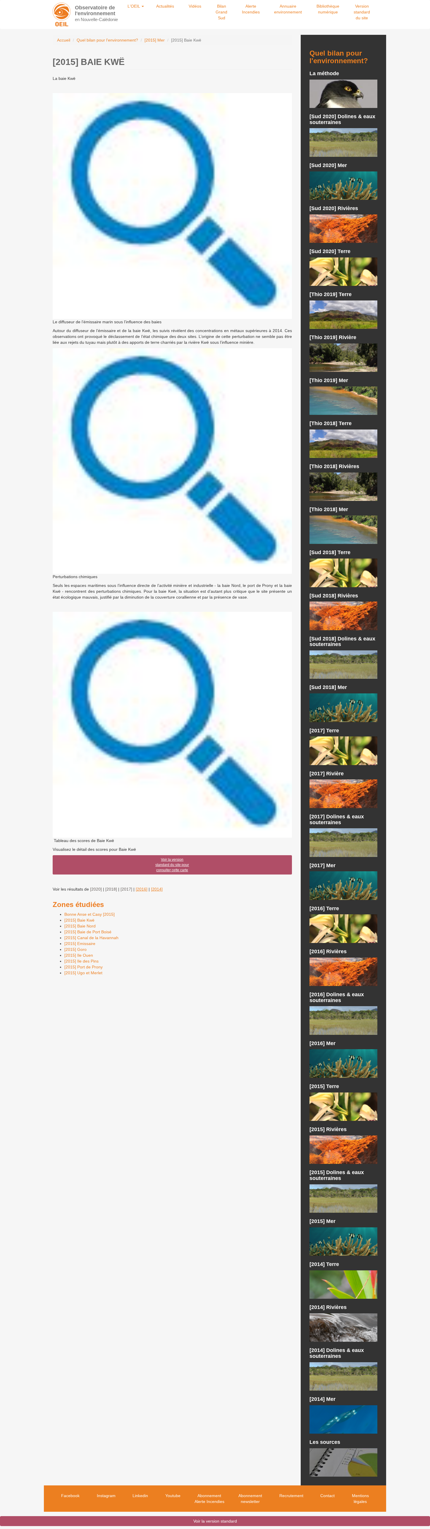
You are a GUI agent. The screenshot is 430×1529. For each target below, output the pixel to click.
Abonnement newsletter (250, 1498)
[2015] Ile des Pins (81, 961)
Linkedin (140, 1495)
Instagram (106, 1495)
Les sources (324, 1442)
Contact (327, 1495)
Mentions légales (360, 1498)
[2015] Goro (75, 949)
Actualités (165, 6)
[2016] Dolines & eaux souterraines (336, 997)
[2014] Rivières (328, 1307)
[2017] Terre (324, 730)
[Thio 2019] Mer (328, 380)
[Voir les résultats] (343, 94)
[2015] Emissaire (79, 943)
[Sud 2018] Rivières (333, 596)
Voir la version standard (215, 1521)
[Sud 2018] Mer (328, 687)
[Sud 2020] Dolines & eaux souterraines (342, 119)
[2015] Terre (324, 1086)
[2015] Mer (155, 40)
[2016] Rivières (328, 951)
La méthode (324, 73)
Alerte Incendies (251, 9)
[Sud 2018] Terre (329, 552)
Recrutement (291, 1495)
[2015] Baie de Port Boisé (87, 932)
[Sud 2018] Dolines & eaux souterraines (342, 641)
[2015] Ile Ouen (78, 955)
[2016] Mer (322, 1043)
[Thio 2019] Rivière (332, 337)
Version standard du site (362, 12)
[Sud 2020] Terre (329, 251)
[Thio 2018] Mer (328, 509)
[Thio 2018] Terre (330, 423)
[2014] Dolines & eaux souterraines (336, 1353)
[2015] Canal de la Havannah (91, 937)
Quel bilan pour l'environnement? (107, 40)
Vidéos (195, 6)
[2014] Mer (322, 1399)
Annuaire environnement (288, 9)
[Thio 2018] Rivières (334, 466)
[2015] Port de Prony (83, 967)
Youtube (172, 1495)
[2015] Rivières (328, 1129)
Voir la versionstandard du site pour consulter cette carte (172, 865)
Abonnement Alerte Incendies (209, 1498)
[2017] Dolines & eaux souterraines (336, 819)
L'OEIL (134, 6)
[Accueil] (61, 14)
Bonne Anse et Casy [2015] (89, 914)
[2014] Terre (324, 1264)
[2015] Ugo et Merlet (83, 972)
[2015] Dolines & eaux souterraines (336, 1175)
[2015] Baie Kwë (79, 920)
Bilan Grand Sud (221, 12)
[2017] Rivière (326, 773)
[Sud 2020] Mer (328, 165)
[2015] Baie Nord (80, 926)
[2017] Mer (322, 865)
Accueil (63, 40)
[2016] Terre (324, 908)
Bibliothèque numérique (328, 9)
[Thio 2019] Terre (330, 294)
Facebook (70, 1495)
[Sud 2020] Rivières (333, 208)
